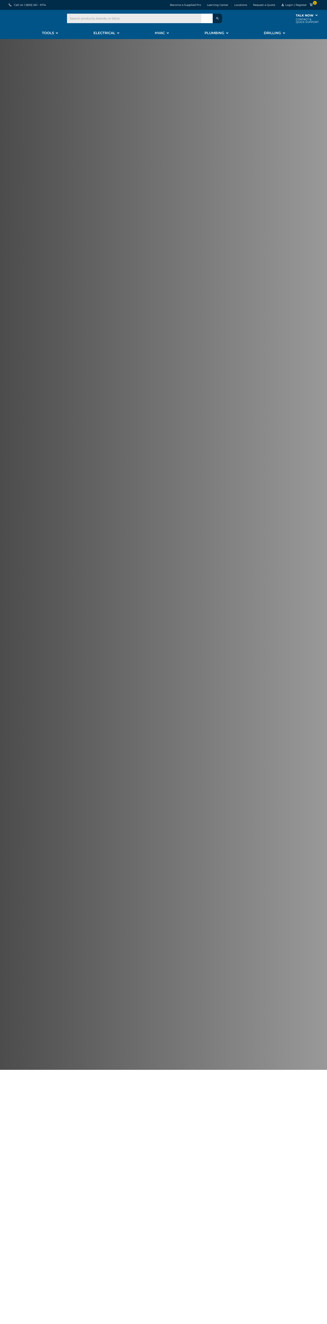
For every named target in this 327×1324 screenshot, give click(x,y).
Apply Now (29, 585)
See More (37, 1261)
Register (301, 5)
